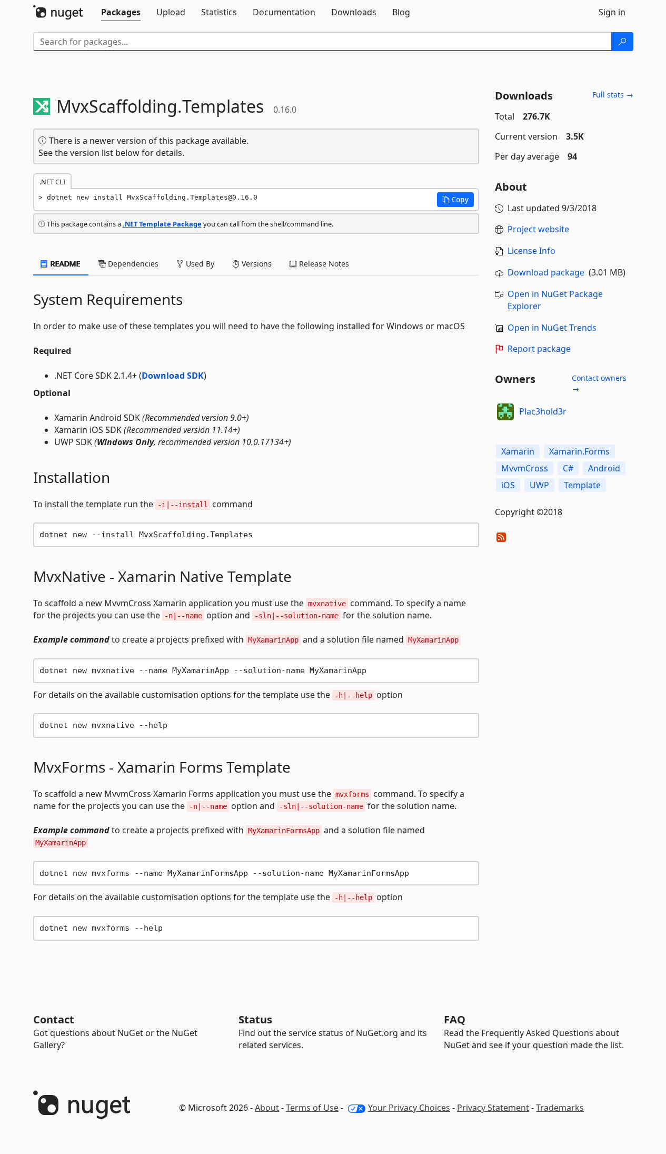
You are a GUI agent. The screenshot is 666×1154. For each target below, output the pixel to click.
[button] (455, 199)
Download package (546, 272)
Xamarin (517, 451)
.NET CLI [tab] (52, 181)
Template (582, 485)
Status (255, 1019)
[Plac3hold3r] (505, 411)
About (267, 1107)
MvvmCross (524, 468)
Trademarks (560, 1107)
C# (568, 468)
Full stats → (612, 95)
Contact (53, 1019)
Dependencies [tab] (132, 264)
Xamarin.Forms (579, 451)
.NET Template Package (162, 224)
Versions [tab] (256, 264)
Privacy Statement (493, 1107)
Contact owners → (599, 383)
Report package (539, 348)
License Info (531, 251)
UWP (539, 485)
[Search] (622, 41)
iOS (508, 485)
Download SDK (173, 375)
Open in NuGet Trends (552, 327)
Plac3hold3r (542, 411)
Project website (538, 229)
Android (604, 468)
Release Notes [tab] (323, 264)
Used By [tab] (199, 264)
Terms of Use (312, 1107)
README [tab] (64, 264)
